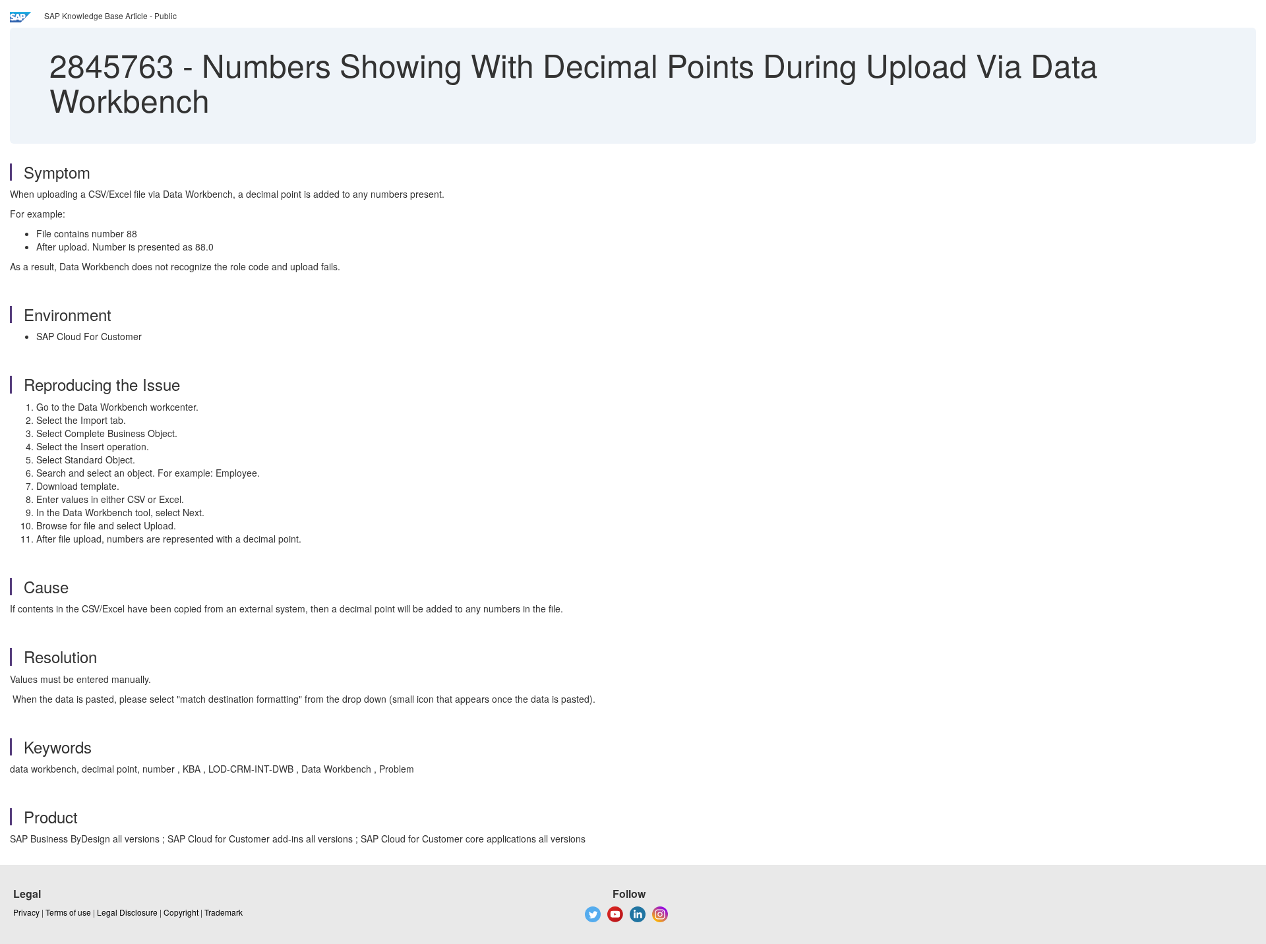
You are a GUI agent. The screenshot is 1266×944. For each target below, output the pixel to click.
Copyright (181, 912)
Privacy (26, 912)
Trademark (223, 912)
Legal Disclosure (127, 912)
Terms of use (68, 912)
